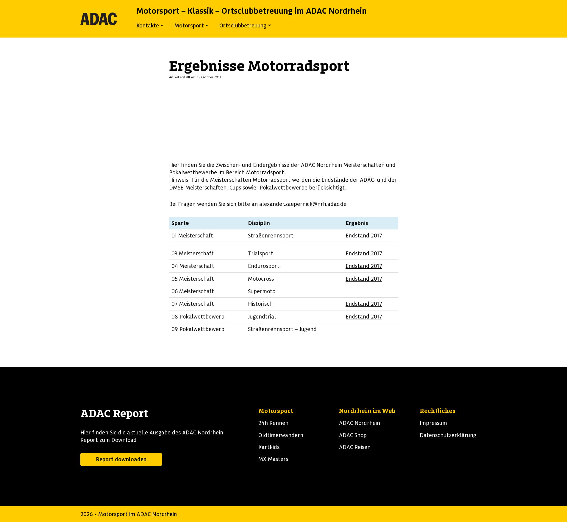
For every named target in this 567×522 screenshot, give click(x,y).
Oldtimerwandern (280, 435)
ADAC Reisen (355, 447)
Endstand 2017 (364, 235)
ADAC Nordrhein (359, 423)
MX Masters (273, 459)
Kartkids (268, 447)
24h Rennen (273, 423)
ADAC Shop (353, 435)
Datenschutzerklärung (448, 435)
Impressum (433, 423)
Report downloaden (121, 459)
